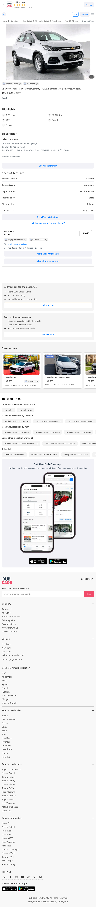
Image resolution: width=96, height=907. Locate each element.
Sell (75, 14)
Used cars (6, 644)
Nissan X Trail (8, 853)
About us (6, 612)
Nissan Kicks (8, 834)
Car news (6, 651)
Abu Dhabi (7, 676)
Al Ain (4, 680)
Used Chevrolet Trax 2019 (15, 432)
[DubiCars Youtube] (22, 877)
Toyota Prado (8, 777)
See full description (48, 165)
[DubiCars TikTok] (28, 877)
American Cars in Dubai (14, 454)
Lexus (4, 727)
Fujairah (6, 691)
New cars (6, 647)
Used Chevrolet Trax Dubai (47, 421)
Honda (5, 753)
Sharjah (5, 699)
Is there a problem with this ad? (50, 223)
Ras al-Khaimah (9, 695)
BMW (4, 730)
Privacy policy (8, 620)
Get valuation (48, 334)
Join (89, 594)
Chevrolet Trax (26, 410)
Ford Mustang (8, 792)
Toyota (5, 715)
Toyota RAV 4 (8, 788)
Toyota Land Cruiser (11, 769)
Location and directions (17, 244)
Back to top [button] (86, 578)
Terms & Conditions (11, 616)
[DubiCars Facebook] (10, 877)
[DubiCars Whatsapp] (40, 877)
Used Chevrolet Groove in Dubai (58, 443)
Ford (4, 734)
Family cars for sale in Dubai (76, 454)
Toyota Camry (8, 780)
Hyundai (6, 741)
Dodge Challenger (10, 849)
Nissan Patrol (8, 773)
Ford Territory (8, 864)
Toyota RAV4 (8, 857)
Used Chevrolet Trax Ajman (79, 421)
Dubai (5, 688)
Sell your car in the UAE (13, 655)
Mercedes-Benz (9, 719)
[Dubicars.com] (7, 580)
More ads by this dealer (48, 253)
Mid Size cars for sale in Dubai (44, 454)
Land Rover (7, 738)
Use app (85, 14)
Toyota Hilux (8, 799)
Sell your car (48, 305)
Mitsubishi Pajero (10, 807)
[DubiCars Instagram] (16, 877)
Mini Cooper (8, 860)
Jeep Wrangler (8, 803)
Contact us (7, 609)
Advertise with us (10, 627)
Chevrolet (8, 410)
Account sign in (9, 624)
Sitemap (6, 638)
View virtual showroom (48, 261)
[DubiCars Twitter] (34, 877)
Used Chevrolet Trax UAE (14, 421)
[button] (3, 4)
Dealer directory (9, 631)
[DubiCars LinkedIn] (4, 877)
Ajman (5, 684)
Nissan (5, 723)
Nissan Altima (8, 784)
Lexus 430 (6, 810)
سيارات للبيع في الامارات (12, 660)
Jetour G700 (7, 838)
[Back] (4, 14)
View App (89, 5)
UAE (4, 673)
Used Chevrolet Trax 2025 (46, 432)
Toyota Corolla (9, 795)
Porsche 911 (8, 830)
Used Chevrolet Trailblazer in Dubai (19, 443)
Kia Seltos (6, 845)
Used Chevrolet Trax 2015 (77, 432)
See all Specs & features (48, 217)
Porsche (6, 756)
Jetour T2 (6, 823)
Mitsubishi (7, 749)
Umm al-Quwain (9, 703)
